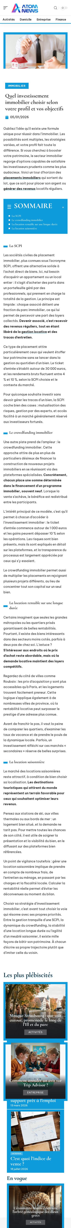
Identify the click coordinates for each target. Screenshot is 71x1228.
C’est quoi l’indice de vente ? (31, 1161)
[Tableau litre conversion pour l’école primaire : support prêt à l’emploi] (35, 1062)
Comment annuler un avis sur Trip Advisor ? (35, 1083)
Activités (35, 1032)
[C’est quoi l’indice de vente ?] (35, 1131)
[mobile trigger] (6, 8)
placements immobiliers (22, 178)
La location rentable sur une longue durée (35, 224)
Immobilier (17, 85)
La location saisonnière (24, 228)
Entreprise (35, 1092)
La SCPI (16, 216)
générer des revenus (19, 189)
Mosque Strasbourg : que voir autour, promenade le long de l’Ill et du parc (36, 1020)
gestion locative (34, 332)
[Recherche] (55, 8)
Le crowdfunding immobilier (27, 220)
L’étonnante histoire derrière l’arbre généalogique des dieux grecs (35, 1212)
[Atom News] (24, 8)
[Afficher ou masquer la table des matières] (58, 207)
